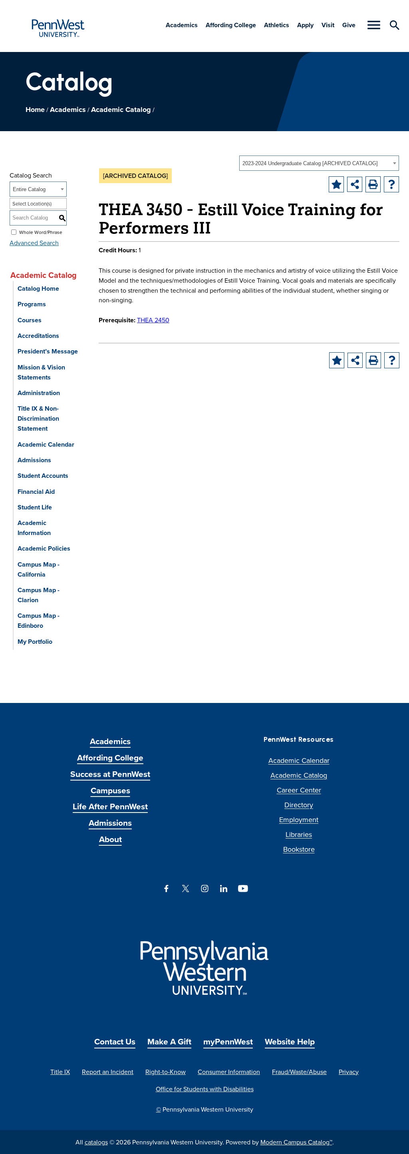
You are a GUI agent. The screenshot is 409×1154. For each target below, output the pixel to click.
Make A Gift (169, 1041)
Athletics (276, 25)
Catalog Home (38, 288)
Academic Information (34, 527)
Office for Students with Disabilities (205, 1088)
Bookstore (299, 849)
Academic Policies (44, 548)
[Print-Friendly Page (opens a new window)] (373, 184)
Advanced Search (34, 242)
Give (348, 25)
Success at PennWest (110, 774)
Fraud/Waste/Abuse (299, 1071)
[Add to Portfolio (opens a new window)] (336, 184)
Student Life (35, 507)
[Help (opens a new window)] (391, 184)
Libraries (299, 834)
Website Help (290, 1041)
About (110, 839)
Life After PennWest (110, 806)
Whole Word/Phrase (40, 232)
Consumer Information (229, 1071)
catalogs (96, 1142)
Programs (32, 304)
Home (35, 109)
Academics (182, 25)
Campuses (110, 790)
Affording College (231, 25)
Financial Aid (36, 491)
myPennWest (228, 1041)
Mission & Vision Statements (41, 372)
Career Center (299, 790)
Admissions (34, 460)
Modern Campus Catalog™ (296, 1142)
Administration (39, 392)
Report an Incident (107, 1071)
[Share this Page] (354, 184)
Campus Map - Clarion (39, 595)
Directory (298, 805)
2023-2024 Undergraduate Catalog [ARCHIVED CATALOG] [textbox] (310, 163)
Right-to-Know (165, 1071)
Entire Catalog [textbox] (29, 189)
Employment (298, 820)
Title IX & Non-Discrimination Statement (38, 418)
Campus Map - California (39, 569)
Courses (30, 320)
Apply (305, 25)
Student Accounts (43, 475)
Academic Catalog (121, 109)
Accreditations (38, 335)
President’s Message (48, 351)
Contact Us (114, 1041)
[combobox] (319, 163)
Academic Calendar (46, 444)
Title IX (60, 1071)
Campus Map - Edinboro (39, 620)
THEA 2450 (153, 319)
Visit (328, 25)
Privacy (349, 1071)
